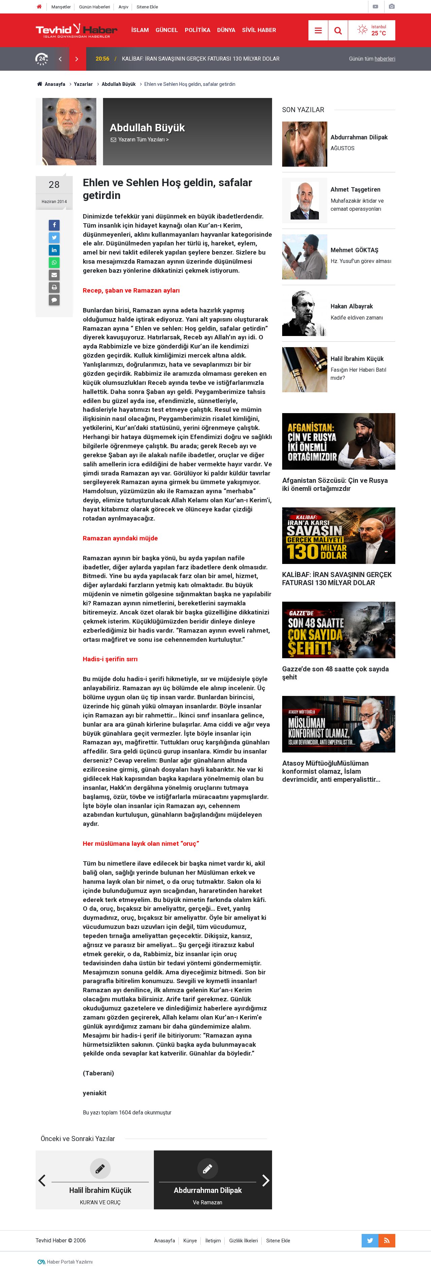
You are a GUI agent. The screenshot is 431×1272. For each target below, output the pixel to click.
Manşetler (61, 6)
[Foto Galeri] (391, 6)
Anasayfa (164, 1241)
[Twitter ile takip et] (370, 1240)
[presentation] (60, 59)
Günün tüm (372, 59)
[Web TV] (375, 6)
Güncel (167, 30)
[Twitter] (54, 237)
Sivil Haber (259, 30)
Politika (197, 30)
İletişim (213, 1241)
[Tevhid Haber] (77, 30)
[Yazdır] (54, 287)
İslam (140, 30)
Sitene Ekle (147, 6)
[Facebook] (54, 225)
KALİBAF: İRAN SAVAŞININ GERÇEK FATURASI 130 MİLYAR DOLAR (200, 59)
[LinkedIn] (54, 250)
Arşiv (123, 6)
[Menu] (318, 30)
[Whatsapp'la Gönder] (54, 262)
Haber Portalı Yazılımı (70, 1262)
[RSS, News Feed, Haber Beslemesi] (386, 1240)
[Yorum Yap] (54, 300)
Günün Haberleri (94, 6)
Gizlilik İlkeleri (243, 1241)
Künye (190, 1241)
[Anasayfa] (39, 6)
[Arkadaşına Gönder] (54, 275)
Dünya (226, 30)
